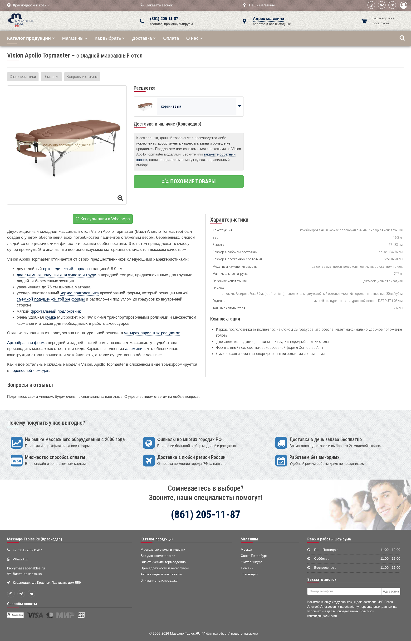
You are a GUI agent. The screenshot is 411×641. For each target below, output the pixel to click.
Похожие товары (192, 181)
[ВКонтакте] (382, 5)
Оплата (171, 38)
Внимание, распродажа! (159, 580)
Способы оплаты (22, 603)
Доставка (142, 38)
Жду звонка (391, 591)
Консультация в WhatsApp (104, 219)
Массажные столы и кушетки (163, 549)
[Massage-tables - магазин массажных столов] (20, 20)
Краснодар (249, 574)
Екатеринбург (251, 562)
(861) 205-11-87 (164, 18)
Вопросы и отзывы (82, 76)
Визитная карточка (27, 574)
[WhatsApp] (371, 5)
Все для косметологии (158, 556)
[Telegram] (392, 5)
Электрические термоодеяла (163, 562)
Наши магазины (262, 5)
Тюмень (247, 568)
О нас (192, 38)
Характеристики (23, 76)
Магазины (72, 38)
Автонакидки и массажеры (161, 574)
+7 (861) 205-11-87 (27, 550)
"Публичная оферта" (216, 633)
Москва (246, 549)
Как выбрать (108, 38)
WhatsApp (20, 559)
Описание (51, 76)
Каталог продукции (157, 539)
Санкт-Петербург (254, 556)
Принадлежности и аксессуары (165, 568)
